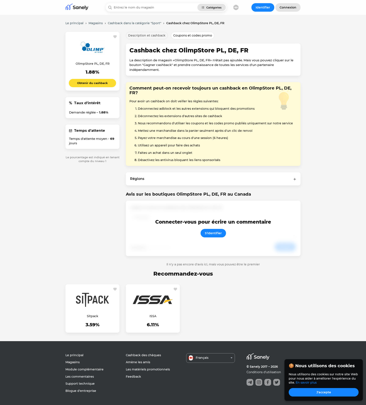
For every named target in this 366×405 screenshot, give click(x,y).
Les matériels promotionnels (148, 369)
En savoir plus (306, 382)
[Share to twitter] (276, 382)
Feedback (133, 376)
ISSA (153, 316)
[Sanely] (76, 7)
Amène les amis (138, 362)
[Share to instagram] (258, 382)
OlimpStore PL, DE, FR (93, 64)
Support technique (80, 383)
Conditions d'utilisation (264, 372)
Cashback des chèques (143, 355)
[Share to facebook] (267, 382)
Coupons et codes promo (192, 35)
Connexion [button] (288, 7)
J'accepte (323, 392)
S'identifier (213, 233)
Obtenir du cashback (92, 83)
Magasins (72, 362)
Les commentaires (79, 376)
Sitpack (92, 316)
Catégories (214, 7)
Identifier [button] (263, 7)
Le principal (74, 355)
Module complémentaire (84, 369)
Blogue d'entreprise (80, 391)
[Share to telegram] (250, 382)
